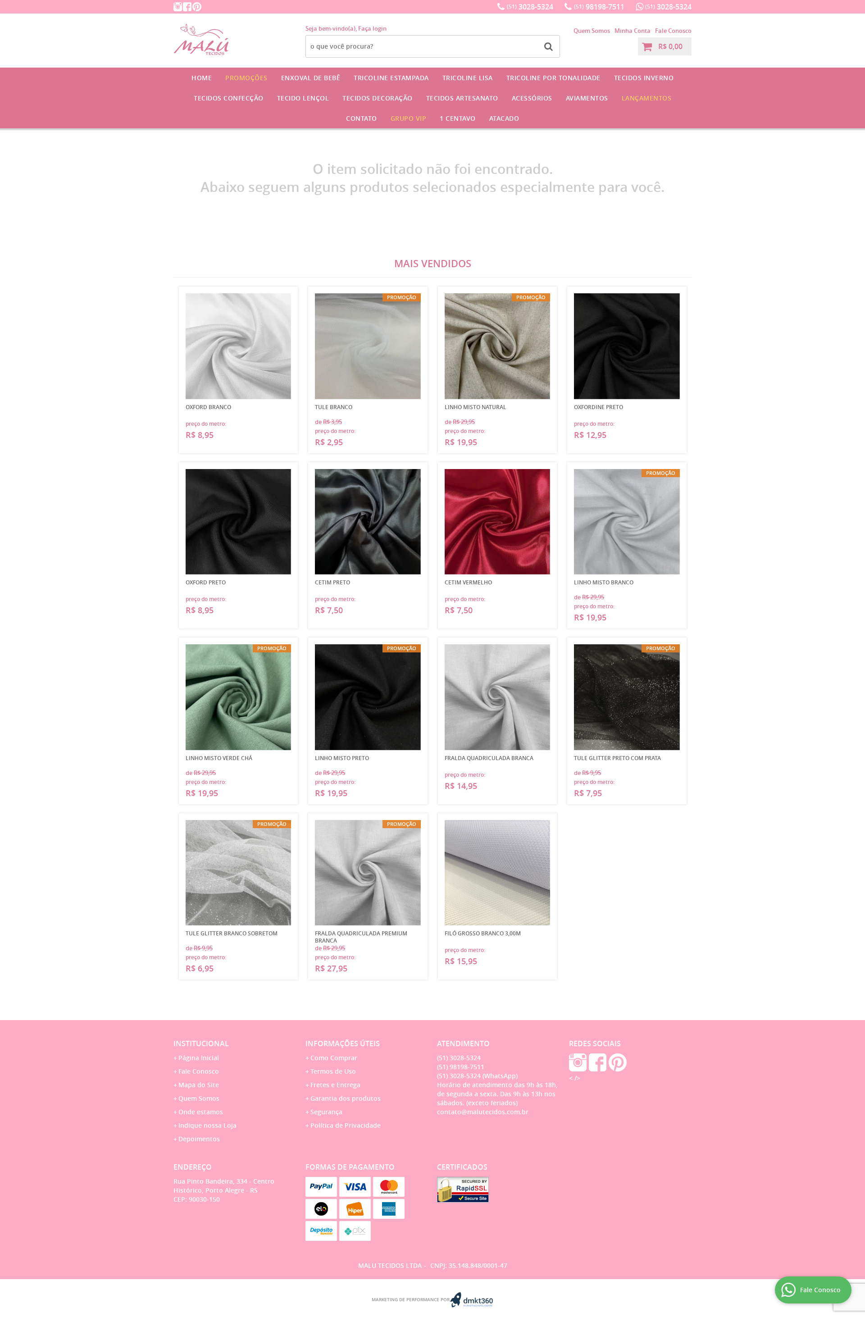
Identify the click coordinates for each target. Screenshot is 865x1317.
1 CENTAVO (458, 118)
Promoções (246, 77)
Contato (361, 118)
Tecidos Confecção (229, 98)
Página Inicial (198, 1057)
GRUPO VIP (409, 118)
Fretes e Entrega (335, 1084)
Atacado (504, 118)
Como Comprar (333, 1057)
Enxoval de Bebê (311, 77)
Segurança (326, 1111)
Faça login (372, 28)
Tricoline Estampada (391, 77)
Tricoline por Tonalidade (553, 77)
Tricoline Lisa (467, 77)
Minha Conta (633, 31)
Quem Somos (592, 31)
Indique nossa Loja (207, 1125)
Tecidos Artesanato (462, 98)
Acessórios (532, 98)
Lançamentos (647, 98)
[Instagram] (177, 6)
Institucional (201, 1043)
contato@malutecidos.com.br (482, 1111)
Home (201, 77)
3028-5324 (530, 7)
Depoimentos (199, 1139)
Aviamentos (587, 98)
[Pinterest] (196, 6)
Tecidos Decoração (377, 98)
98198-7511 (599, 7)
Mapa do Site (198, 1084)
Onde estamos (200, 1111)
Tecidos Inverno (644, 77)
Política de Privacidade (345, 1125)
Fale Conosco (673, 31)
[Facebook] (187, 6)
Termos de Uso (333, 1071)
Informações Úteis (342, 1043)
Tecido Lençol (303, 98)
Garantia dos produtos (345, 1098)
